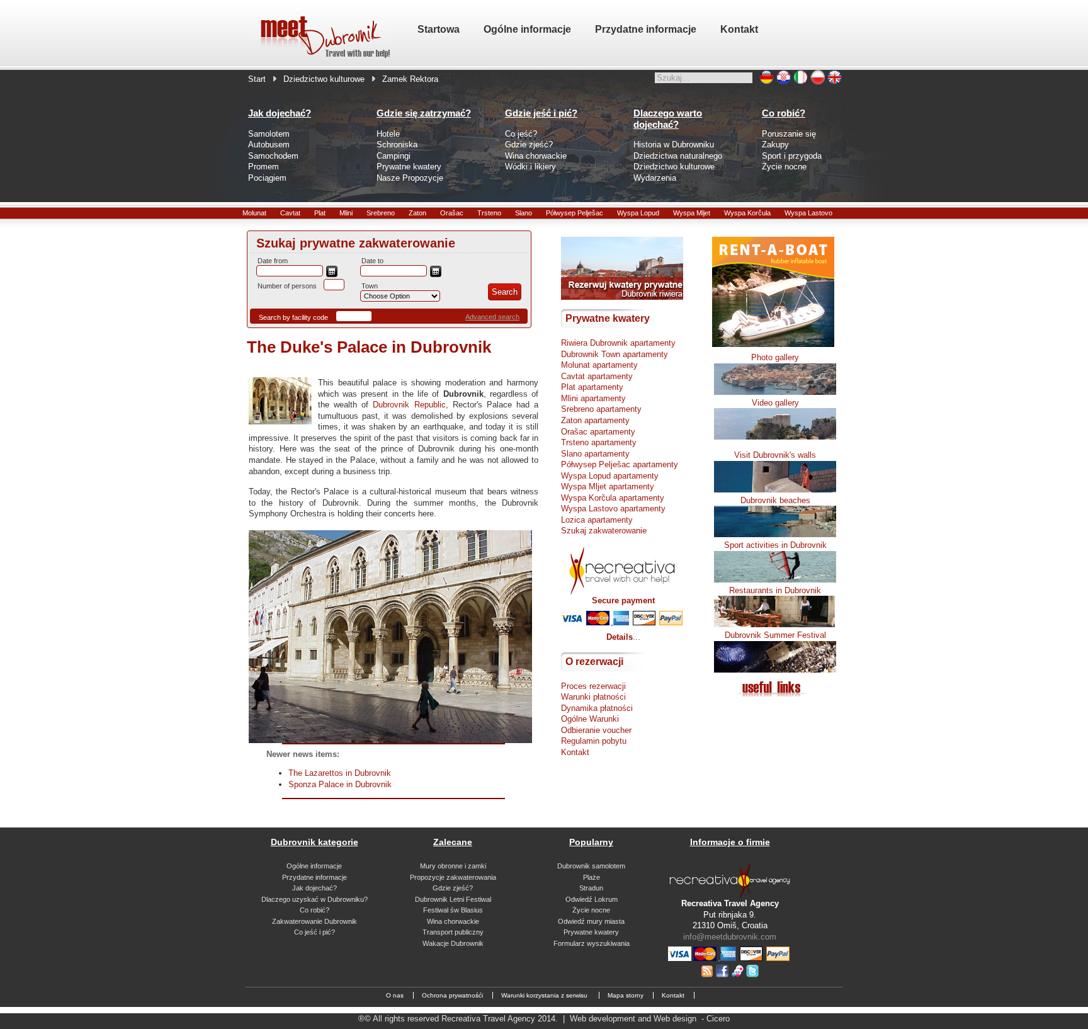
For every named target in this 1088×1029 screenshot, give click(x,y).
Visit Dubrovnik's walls (775, 455)
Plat (320, 213)
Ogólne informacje (314, 866)
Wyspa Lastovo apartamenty (613, 508)
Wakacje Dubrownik (453, 943)
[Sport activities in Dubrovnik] (775, 579)
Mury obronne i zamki (453, 866)
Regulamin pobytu (593, 741)
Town (369, 286)
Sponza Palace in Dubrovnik (340, 784)
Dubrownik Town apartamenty (614, 354)
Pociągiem (267, 178)
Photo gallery (775, 357)
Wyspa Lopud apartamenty (610, 475)
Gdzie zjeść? (529, 144)
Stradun (591, 888)
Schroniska (397, 144)
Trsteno (489, 213)
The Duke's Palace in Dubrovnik (369, 347)
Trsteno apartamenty (599, 442)
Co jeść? (521, 134)
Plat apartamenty (592, 387)
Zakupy (775, 144)
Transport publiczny (453, 932)
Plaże (591, 877)
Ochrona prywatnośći (452, 995)
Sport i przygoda (792, 156)
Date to (372, 260)
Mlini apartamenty (593, 398)
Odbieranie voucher (596, 730)
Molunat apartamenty (599, 365)
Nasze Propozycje (410, 178)
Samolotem (269, 134)
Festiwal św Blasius (453, 910)
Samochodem (273, 156)
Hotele (388, 134)
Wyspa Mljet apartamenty (607, 486)
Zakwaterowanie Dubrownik (314, 921)
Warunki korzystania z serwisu (545, 995)
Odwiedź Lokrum (591, 899)
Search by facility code (293, 317)
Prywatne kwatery (409, 166)
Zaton (417, 213)
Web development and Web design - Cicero (650, 1018)
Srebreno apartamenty (601, 409)
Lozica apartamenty (597, 520)
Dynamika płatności (597, 708)
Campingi (394, 156)
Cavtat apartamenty (597, 376)
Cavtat (290, 213)
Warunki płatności (593, 697)
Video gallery (775, 402)
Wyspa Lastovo (808, 213)
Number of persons (287, 286)
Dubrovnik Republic (409, 404)
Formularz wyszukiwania (591, 943)
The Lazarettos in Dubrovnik (339, 773)
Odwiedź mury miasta (591, 921)
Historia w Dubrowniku (673, 144)
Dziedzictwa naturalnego (677, 156)
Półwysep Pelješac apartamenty (619, 464)
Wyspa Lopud (638, 213)
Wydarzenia (654, 178)
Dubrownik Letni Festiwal (453, 899)
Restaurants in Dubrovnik (775, 590)
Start (257, 79)
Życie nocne (784, 166)
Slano (523, 213)
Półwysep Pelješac (574, 213)
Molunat (254, 213)
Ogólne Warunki (590, 719)
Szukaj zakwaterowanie (604, 530)
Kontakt (575, 752)
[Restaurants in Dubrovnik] (775, 624)
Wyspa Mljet (691, 213)
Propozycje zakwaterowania (453, 877)
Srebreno (380, 213)
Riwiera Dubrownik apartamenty (618, 343)
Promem (263, 166)
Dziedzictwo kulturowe (324, 79)
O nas (395, 995)
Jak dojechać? (314, 888)
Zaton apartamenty (595, 420)
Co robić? (314, 910)
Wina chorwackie (536, 156)
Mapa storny (625, 995)
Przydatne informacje (314, 877)
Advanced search (492, 317)
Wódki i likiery (530, 166)
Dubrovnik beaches (775, 500)
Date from (273, 260)
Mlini (346, 213)
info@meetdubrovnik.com (729, 936)
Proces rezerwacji (593, 686)
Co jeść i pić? (314, 932)
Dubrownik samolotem (591, 866)
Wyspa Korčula (747, 213)
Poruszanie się (789, 134)
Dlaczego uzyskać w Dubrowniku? (314, 899)
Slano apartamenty (595, 453)
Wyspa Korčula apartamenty (612, 498)
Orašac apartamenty (598, 431)
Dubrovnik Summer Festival (775, 635)
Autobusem (269, 144)
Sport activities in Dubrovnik (775, 545)
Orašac (451, 213)
